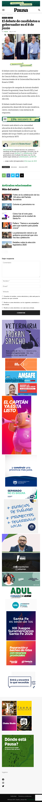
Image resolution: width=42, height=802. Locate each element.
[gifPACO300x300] (21, 640)
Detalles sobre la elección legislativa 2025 (24, 243)
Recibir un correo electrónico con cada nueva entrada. (19, 308)
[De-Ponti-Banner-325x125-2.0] (21, 586)
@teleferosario (28, 153)
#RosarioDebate (8, 150)
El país (4, 247)
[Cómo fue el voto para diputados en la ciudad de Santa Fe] (7, 216)
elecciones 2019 (23, 167)
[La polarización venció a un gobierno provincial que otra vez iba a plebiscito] (7, 235)
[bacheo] (21, 665)
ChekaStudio (30, 799)
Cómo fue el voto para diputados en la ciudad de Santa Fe (24, 216)
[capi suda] (16, 454)
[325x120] (21, 498)
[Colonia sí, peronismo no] (7, 206)
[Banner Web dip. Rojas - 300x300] (21, 571)
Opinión (5, 209)
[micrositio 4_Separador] (21, 64)
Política (4, 199)
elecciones (14, 167)
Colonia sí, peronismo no (24, 204)
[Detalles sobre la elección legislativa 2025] (7, 244)
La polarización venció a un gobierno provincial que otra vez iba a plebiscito (25, 235)
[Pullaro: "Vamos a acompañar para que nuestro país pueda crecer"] (7, 225)
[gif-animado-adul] (21, 598)
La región (10, 17)
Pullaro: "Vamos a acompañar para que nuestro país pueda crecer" (26, 225)
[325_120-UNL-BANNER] (21, 610)
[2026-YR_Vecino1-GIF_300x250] (21, 690)
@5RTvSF (33, 157)
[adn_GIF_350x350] (21, 533)
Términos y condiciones (24, 796)
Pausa (3, 15)
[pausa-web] (21, 370)
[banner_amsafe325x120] (21, 382)
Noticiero (9, 15)
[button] (39, 10)
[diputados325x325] (21, 486)
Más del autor (10, 189)
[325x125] (21, 395)
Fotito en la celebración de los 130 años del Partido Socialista (26, 197)
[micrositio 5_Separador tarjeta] (21, 144)
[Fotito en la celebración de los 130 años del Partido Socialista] (7, 197)
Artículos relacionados (16, 185)
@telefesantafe (23, 157)
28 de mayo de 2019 (30, 161)
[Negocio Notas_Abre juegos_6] (21, 119)
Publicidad (13, 796)
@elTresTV (18, 153)
